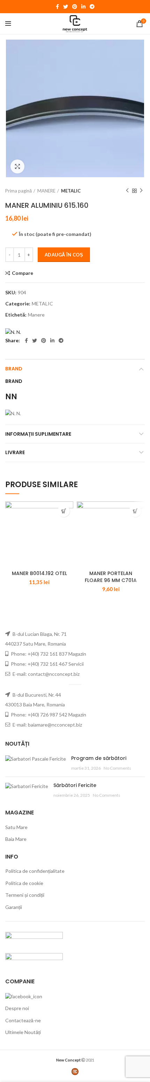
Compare (22, 273)
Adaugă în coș (64, 254)
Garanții (13, 907)
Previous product (127, 190)
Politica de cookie (24, 883)
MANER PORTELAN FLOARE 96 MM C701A (111, 577)
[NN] (13, 332)
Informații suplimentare (38, 434)
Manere (36, 315)
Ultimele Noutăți (23, 1032)
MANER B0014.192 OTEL (39, 573)
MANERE (46, 191)
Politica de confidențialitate (35, 871)
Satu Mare (16, 827)
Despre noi (17, 1008)
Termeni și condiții (24, 895)
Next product (141, 190)
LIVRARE (15, 452)
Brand (13, 368)
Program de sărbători (98, 758)
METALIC (71, 191)
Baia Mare (16, 839)
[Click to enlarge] (17, 166)
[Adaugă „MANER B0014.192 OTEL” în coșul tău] (64, 511)
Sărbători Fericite (74, 785)
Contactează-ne (23, 1020)
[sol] (34, 959)
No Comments (117, 768)
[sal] (34, 938)
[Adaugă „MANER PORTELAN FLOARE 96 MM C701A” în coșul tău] (135, 511)
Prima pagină (18, 191)
